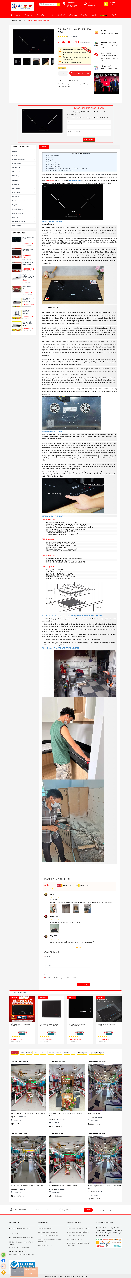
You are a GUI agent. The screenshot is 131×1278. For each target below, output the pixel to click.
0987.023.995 (22, 1117)
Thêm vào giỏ (82, 73)
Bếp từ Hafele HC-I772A (28, 237)
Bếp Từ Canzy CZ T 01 (28, 287)
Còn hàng (62, 68)
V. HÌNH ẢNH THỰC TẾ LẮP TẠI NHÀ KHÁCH (59, 170)
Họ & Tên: (48, 956)
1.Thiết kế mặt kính (51, 157)
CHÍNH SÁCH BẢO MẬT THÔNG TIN (78, 1228)
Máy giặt (15, 205)
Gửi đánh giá (83, 984)
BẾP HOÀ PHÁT (71, 3)
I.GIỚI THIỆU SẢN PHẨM (53, 155)
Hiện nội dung (86, 153)
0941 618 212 (60, 1189)
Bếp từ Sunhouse (20, 992)
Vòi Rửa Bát (16, 167)
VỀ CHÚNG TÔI (14, 1222)
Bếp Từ (18, 15)
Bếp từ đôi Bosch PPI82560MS (27, 249)
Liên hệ (113, 15)
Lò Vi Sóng (84, 15)
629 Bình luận (72, 36)
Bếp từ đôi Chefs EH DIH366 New (38, 20)
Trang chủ (13, 20)
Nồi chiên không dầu (19, 201)
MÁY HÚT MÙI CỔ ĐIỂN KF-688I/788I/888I (28, 300)
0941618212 (98, 1117)
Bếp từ (14, 151)
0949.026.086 (60, 1119)
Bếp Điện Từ (28, 15)
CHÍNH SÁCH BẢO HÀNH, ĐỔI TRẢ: (78, 1232)
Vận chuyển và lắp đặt (74, 1239)
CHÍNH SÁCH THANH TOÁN (75, 1236)
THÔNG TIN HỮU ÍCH (74, 1222)
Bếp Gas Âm (40, 15)
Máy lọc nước (16, 163)
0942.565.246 (22, 1189)
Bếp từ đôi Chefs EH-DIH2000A (27, 263)
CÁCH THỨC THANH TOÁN (104, 1222)
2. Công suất (49, 160)
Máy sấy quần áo (17, 209)
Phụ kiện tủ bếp (17, 213)
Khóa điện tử (16, 225)
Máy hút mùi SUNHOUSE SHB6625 (26, 311)
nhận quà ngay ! (89, 139)
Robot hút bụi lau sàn (19, 221)
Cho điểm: (48, 978)
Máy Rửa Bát (61, 15)
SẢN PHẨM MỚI (43, 1222)
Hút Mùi (50, 15)
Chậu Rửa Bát (16, 172)
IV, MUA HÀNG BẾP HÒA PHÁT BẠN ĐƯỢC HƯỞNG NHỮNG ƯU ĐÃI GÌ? (67, 168)
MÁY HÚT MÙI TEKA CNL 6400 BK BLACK (28, 323)
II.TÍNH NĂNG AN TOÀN (53, 164)
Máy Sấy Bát (16, 192)
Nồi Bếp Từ (15, 196)
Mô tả (44, 146)
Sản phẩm (22, 20)
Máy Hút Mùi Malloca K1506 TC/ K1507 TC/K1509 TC (28, 277)
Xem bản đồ (17, 1120)
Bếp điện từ (16, 155)
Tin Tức (94, 15)
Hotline (89, 3)
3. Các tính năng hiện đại (53, 162)
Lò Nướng (73, 15)
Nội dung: (48, 965)
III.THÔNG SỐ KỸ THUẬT (53, 166)
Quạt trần (15, 217)
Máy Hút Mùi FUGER (18, 159)
